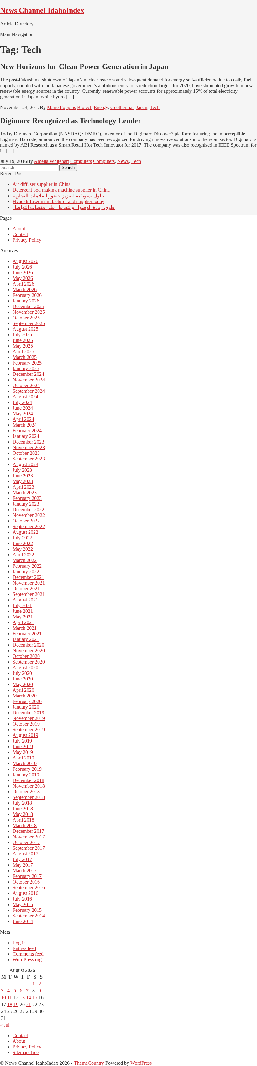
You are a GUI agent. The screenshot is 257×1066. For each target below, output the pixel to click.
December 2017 (28, 831)
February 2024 (27, 430)
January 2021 (26, 639)
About (19, 228)
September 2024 (29, 391)
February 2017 (27, 876)
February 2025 (27, 362)
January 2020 (26, 707)
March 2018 (25, 825)
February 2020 (27, 701)
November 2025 (29, 312)
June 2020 (23, 678)
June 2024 (23, 408)
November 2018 (29, 786)
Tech (155, 107)
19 (15, 1004)
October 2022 (26, 520)
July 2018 (22, 803)
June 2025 (23, 340)
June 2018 (23, 808)
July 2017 (22, 859)
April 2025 (23, 351)
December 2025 (28, 306)
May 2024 (23, 413)
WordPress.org (27, 959)
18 (9, 1004)
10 (3, 997)
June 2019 (23, 746)
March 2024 (25, 425)
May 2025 (23, 346)
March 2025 (25, 357)
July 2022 (22, 537)
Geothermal (122, 107)
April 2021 (23, 622)
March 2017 (25, 870)
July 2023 (22, 470)
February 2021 (27, 633)
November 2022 (29, 515)
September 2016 (29, 887)
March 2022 (25, 560)
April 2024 (23, 419)
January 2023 (26, 504)
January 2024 (26, 436)
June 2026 (23, 272)
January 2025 (26, 368)
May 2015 (23, 904)
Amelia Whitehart (51, 161)
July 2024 (22, 402)
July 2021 (22, 605)
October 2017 (26, 842)
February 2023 (27, 498)
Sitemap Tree (26, 1052)
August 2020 (25, 667)
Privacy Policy (27, 240)
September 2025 (29, 323)
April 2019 (23, 757)
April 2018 (23, 819)
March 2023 (25, 492)
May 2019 (23, 752)
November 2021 (29, 583)
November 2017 (29, 836)
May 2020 (23, 684)
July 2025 (22, 334)
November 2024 (29, 379)
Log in (19, 942)
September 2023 (29, 458)
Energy (101, 107)
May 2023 (23, 481)
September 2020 (29, 661)
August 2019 (25, 735)
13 (22, 997)
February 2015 (27, 910)
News (123, 161)
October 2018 (26, 791)
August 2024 (25, 396)
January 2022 (26, 571)
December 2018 (28, 780)
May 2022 (23, 549)
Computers (81, 161)
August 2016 (25, 893)
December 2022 (28, 509)
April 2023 (23, 487)
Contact (20, 234)
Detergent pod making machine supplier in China (61, 189)
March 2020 (25, 695)
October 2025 (26, 317)
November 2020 (29, 650)
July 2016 (22, 898)
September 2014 (29, 915)
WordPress (141, 1063)
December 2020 (28, 645)
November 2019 (29, 718)
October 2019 (26, 724)
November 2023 (29, 447)
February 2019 (27, 769)
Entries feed (24, 948)
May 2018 (23, 814)
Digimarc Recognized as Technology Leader (70, 121)
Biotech (84, 107)
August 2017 (25, 853)
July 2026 (22, 267)
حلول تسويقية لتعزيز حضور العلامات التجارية (58, 195)
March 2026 (25, 289)
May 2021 (23, 616)
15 (34, 997)
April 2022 (23, 554)
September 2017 (29, 848)
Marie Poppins (61, 107)
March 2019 (25, 763)
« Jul (4, 1024)
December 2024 (28, 374)
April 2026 (23, 283)
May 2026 (23, 278)
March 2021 (25, 628)
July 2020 (22, 673)
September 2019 (29, 729)
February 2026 (27, 295)
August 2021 (25, 599)
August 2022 (25, 532)
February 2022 (27, 566)
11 (9, 997)
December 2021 (28, 577)
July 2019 (22, 740)
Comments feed (28, 954)
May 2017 (23, 865)
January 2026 (26, 300)
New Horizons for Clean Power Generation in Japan (84, 66)
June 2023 (23, 475)
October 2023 (26, 453)
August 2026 (25, 261)
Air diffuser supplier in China (42, 184)
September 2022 (29, 526)
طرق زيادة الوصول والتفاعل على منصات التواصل (64, 207)
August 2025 (25, 329)
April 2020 (23, 690)
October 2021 (26, 588)
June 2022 (23, 543)
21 (28, 1004)
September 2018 (29, 797)
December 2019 (28, 712)
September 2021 (29, 594)
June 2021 (23, 611)
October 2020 (26, 656)
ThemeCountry (89, 1063)
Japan (141, 107)
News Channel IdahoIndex (42, 10)
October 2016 (26, 882)
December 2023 (28, 441)
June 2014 (23, 921)
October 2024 (26, 385)
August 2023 (25, 464)
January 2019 (26, 774)
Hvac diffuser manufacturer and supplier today (58, 201)
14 (28, 997)
